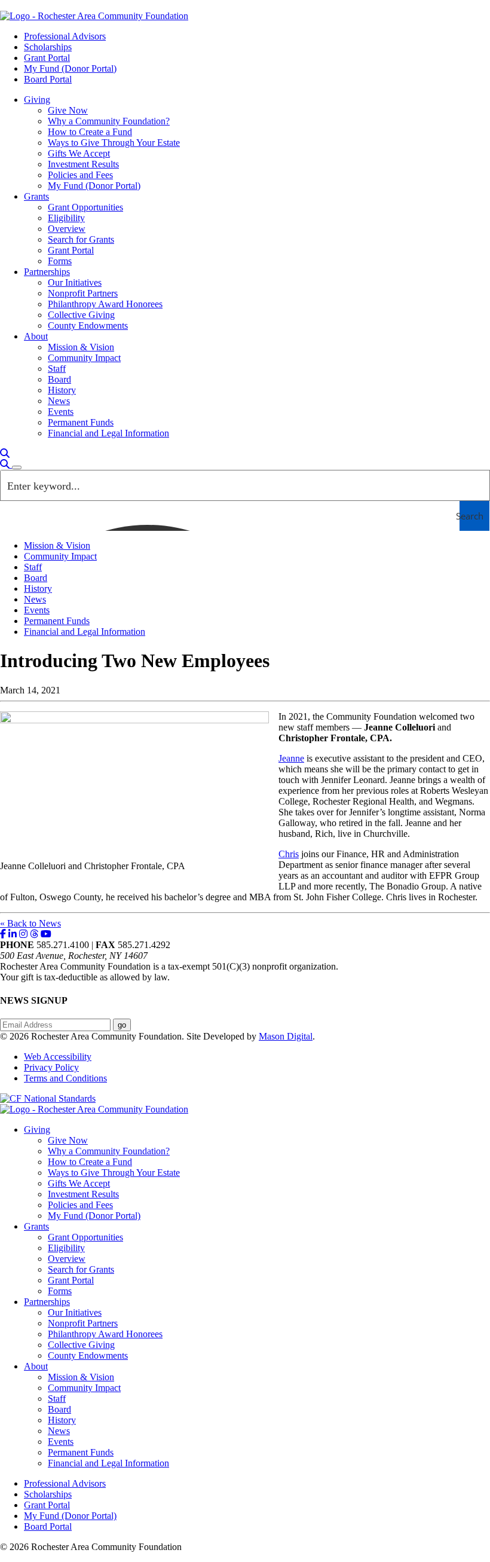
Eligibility (66, 218)
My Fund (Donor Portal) (70, 68)
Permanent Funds (81, 422)
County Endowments (88, 325)
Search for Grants (81, 239)
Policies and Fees (80, 175)
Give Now (68, 110)
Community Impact (84, 358)
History (62, 390)
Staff (57, 368)
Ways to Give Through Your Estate (114, 142)
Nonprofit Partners (83, 293)
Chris (288, 854)
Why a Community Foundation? (109, 121)
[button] (5, 453)
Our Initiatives (75, 282)
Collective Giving (81, 315)
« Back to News (30, 923)
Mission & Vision (81, 347)
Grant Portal (47, 58)
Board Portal (48, 79)
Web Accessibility (57, 1056)
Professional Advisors (65, 36)
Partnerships (47, 272)
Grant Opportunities (85, 207)
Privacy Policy (51, 1067)
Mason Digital (286, 1036)
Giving (37, 99)
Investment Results (83, 164)
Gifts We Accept (79, 153)
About (36, 336)
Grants (36, 196)
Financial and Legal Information (108, 433)
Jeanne (291, 758)
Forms (60, 261)
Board (59, 379)
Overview (66, 229)
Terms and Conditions (65, 1078)
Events (61, 411)
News (59, 401)
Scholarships (48, 47)
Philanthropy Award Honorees (105, 304)
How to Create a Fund (90, 132)
